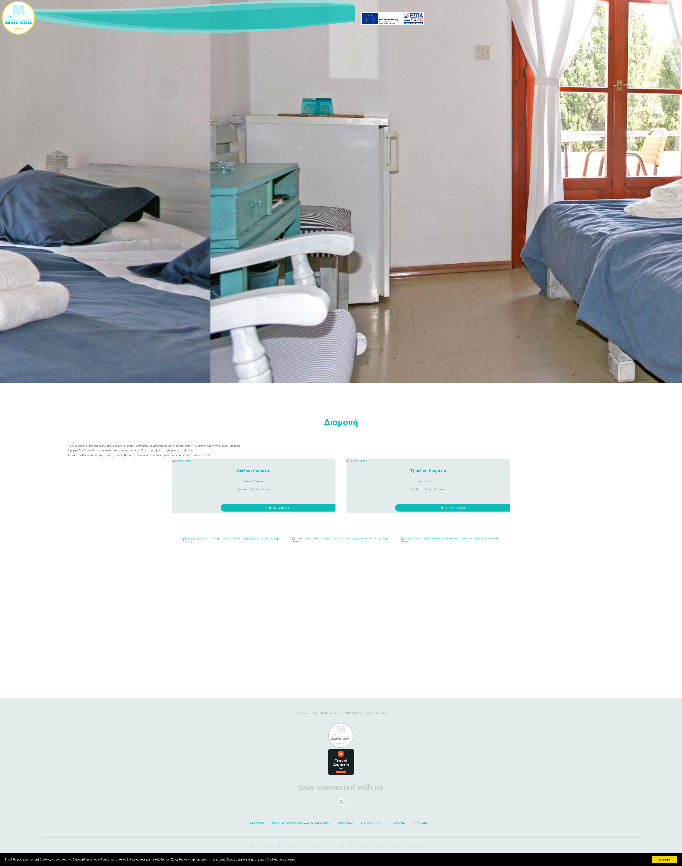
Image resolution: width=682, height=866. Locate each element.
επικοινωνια (371, 822)
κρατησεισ (421, 822)
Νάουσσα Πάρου (261, 846)
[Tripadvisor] (341, 802)
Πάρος (396, 846)
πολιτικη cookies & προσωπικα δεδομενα (301, 822)
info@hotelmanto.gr (376, 713)
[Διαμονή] (232, 586)
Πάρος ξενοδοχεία (346, 846)
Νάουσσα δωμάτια (374, 846)
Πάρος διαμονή (416, 846)
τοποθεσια (346, 822)
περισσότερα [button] (287, 859)
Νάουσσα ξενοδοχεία (290, 846)
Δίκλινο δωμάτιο (253, 470)
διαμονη (258, 822)
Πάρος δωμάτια (319, 846)
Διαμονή (51, 17)
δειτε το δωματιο (278, 508)
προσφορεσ (397, 822)
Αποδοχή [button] (664, 859)
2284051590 (351, 713)
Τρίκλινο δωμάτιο (428, 470)
